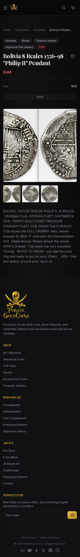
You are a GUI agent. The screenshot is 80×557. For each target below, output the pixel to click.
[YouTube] (29, 550)
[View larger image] (40, 145)
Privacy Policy (29, 537)
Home (7, 30)
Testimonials (11, 470)
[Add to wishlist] (73, 56)
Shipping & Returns (15, 477)
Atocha (7, 372)
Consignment (11, 405)
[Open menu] (5, 7)
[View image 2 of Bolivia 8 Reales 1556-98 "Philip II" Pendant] (30, 193)
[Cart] (73, 8)
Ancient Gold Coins (15, 379)
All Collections (12, 352)
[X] (43, 550)
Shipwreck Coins (14, 359)
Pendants (39, 30)
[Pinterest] (50, 550)
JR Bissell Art (11, 463)
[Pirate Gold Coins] (14, 7)
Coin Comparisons (14, 418)
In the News (10, 457)
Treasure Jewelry (14, 385)
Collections (22, 30)
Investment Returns (15, 424)
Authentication (12, 411)
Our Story (9, 450)
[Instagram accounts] (57, 550)
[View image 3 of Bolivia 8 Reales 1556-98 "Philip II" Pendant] (49, 193)
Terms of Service (49, 537)
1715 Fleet (9, 366)
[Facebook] (36, 550)
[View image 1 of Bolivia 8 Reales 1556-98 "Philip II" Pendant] (11, 193)
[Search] (64, 8)
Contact (8, 483)
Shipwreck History (14, 431)
